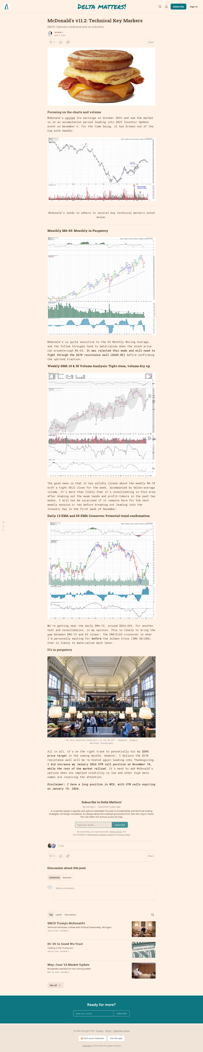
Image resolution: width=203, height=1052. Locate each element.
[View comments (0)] (61, 42)
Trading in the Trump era (60, 947)
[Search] (160, 7)
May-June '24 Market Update (68, 964)
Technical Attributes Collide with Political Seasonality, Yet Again (79, 927)
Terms (108, 1030)
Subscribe (178, 6)
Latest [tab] (59, 914)
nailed (70, 118)
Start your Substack (94, 1038)
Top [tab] (51, 914)
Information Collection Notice (101, 834)
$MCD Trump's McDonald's (66, 923)
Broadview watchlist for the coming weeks (69, 968)
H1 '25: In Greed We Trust (65, 944)
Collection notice (121, 1030)
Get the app (116, 1038)
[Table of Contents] (3, 526)
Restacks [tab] (67, 877)
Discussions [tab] (70, 914)
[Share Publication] (166, 7)
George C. (59, 32)
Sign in (194, 6)
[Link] (43, 112)
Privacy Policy (124, 834)
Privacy (99, 1030)
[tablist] (60, 878)
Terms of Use (116, 831)
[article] (101, 929)
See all (53, 985)
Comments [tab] (54, 877)
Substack (86, 1045)
